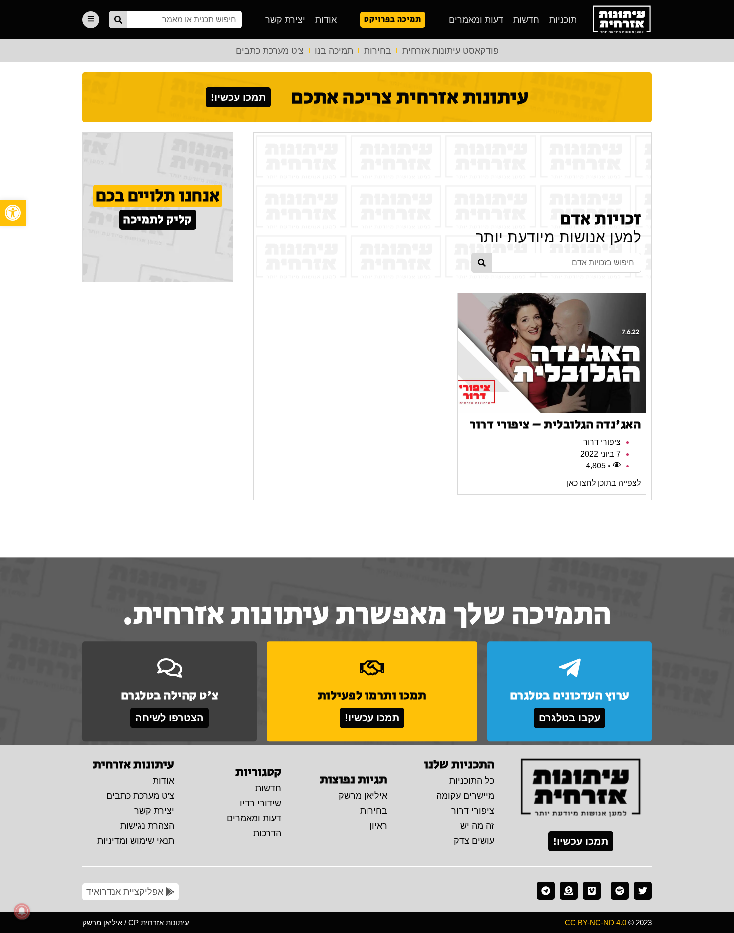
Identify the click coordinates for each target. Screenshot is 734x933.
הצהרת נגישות (147, 826)
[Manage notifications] (22, 911)
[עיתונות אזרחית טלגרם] (546, 891)
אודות (326, 20)
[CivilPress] (622, 19)
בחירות (377, 51)
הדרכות (267, 833)
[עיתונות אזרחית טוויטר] (643, 891)
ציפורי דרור (472, 811)
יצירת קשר (285, 20)
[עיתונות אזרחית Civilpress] (580, 788)
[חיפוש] (118, 19)
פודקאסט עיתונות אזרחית (450, 51)
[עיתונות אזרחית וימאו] (592, 891)
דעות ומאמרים (476, 20)
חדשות (526, 20)
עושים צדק (474, 841)
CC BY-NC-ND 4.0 (595, 922)
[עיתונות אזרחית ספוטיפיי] (620, 891)
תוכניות (563, 20)
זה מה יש (477, 826)
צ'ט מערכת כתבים (270, 51)
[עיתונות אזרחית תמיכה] (569, 891)
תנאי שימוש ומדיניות (135, 841)
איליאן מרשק (363, 796)
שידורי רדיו (260, 803)
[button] (13, 213)
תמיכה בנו (334, 51)
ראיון (378, 826)
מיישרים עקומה (465, 796)
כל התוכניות (471, 781)
